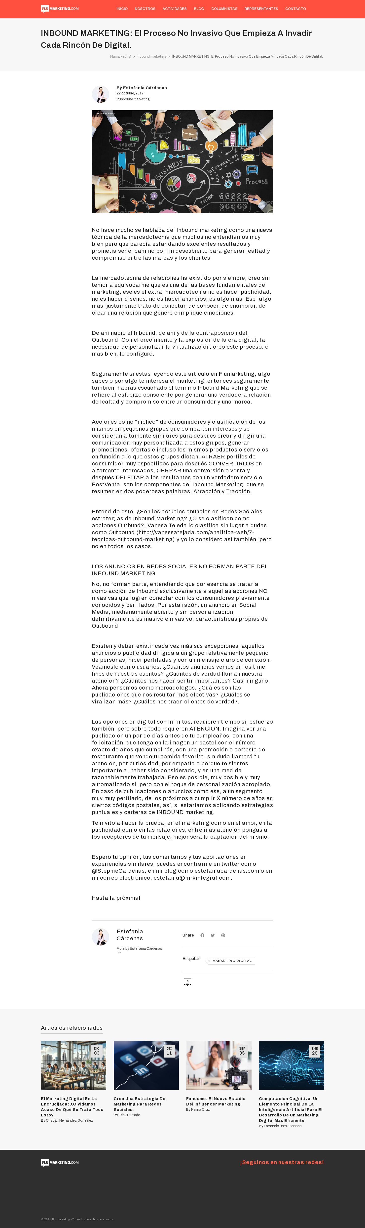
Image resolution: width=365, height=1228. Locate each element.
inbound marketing (135, 99)
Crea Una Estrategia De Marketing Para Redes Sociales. (140, 1104)
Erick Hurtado (129, 1115)
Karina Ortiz (200, 1109)
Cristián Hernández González (69, 1120)
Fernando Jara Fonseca (283, 1126)
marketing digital (232, 961)
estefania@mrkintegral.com (192, 878)
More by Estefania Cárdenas (139, 948)
